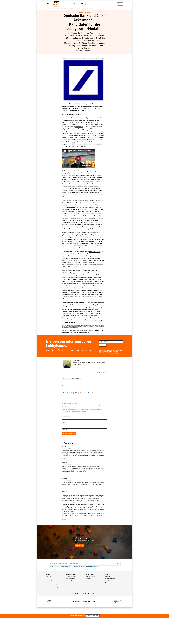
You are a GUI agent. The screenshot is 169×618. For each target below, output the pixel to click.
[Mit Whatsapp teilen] (72, 393)
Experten (77, 258)
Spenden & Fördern (89, 574)
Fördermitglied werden (90, 576)
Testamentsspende (89, 587)
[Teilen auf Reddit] (92, 393)
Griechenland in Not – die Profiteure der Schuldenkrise (97, 326)
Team (47, 578)
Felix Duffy (80, 50)
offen (91, 290)
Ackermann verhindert (94, 292)
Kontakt (107, 580)
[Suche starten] (118, 563)
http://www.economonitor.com (74, 327)
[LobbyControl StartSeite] (50, 601)
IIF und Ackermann (92, 273)
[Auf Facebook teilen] (63, 393)
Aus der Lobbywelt (55, 8)
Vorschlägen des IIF (94, 251)
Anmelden (102, 345)
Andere (73, 258)
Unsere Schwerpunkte (71, 574)
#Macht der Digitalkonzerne (92, 566)
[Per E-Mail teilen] (80, 393)
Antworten (64, 458)
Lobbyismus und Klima (70, 578)
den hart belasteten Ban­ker (87, 243)
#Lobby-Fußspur (53, 566)
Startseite (48, 8)
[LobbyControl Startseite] (55, 4)
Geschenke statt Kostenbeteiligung (79, 326)
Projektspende (88, 585)
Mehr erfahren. (79, 545)
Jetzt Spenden (88, 578)
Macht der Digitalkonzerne (71, 580)
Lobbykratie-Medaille (75, 378)
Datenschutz (86, 601)
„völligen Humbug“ (97, 190)
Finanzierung (49, 580)
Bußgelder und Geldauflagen (91, 582)
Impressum (107, 582)
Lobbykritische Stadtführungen (52, 587)
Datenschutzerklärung (114, 352)
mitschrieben (79, 126)
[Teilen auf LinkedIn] (88, 393)
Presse (106, 574)
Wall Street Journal (90, 205)
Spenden (120, 3)
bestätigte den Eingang (92, 188)
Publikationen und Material (51, 585)
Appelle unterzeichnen (110, 578)
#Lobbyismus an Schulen (78, 566)
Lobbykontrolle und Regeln (71, 576)
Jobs (47, 582)
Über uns (76, 4)
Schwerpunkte (85, 4)
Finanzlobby (65, 378)
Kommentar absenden (68, 433)
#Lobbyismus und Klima (65, 566)
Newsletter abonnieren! (92, 615)
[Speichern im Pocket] (76, 393)
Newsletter (95, 4)
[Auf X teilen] (67, 393)
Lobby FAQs (48, 576)
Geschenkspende (89, 580)
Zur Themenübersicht (102, 372)
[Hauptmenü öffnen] (48, 4)
